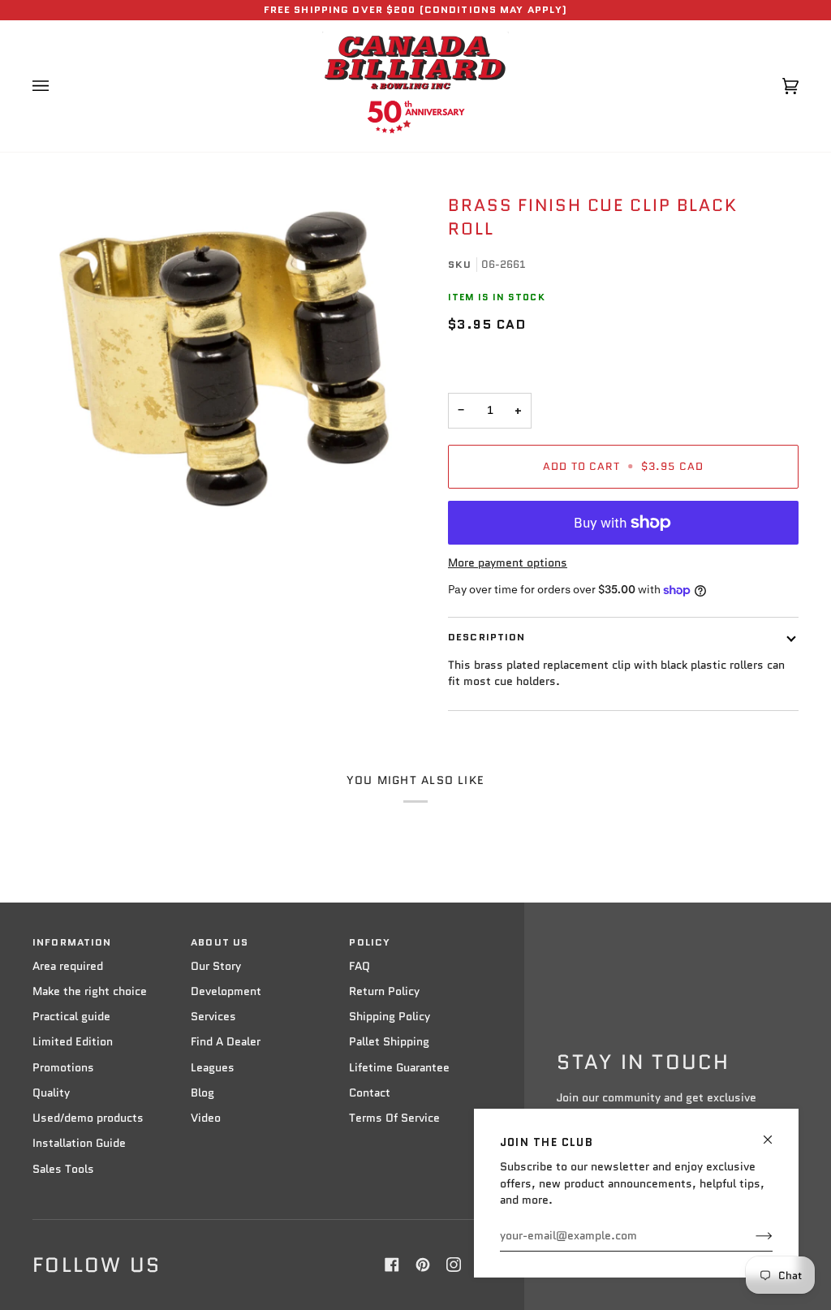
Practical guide (71, 1016)
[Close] (775, 1133)
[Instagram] (453, 1264)
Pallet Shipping (389, 1041)
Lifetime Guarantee (399, 1067)
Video (206, 1118)
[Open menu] (56, 86)
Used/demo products (88, 1118)
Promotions (63, 1067)
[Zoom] (224, 358)
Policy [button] (369, 942)
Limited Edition (72, 1041)
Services (213, 1016)
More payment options (507, 563)
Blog (202, 1093)
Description (486, 637)
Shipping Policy (389, 1016)
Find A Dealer (225, 1041)
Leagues (213, 1067)
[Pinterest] (423, 1264)
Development (226, 991)
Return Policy (384, 991)
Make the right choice (89, 991)
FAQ (359, 966)
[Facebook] (392, 1264)
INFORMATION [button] (71, 942)
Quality (51, 1093)
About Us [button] (219, 942)
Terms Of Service (394, 1118)
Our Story (216, 966)
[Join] (751, 1236)
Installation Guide (79, 1143)
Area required (67, 966)
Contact (369, 1093)
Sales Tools (63, 1169)
